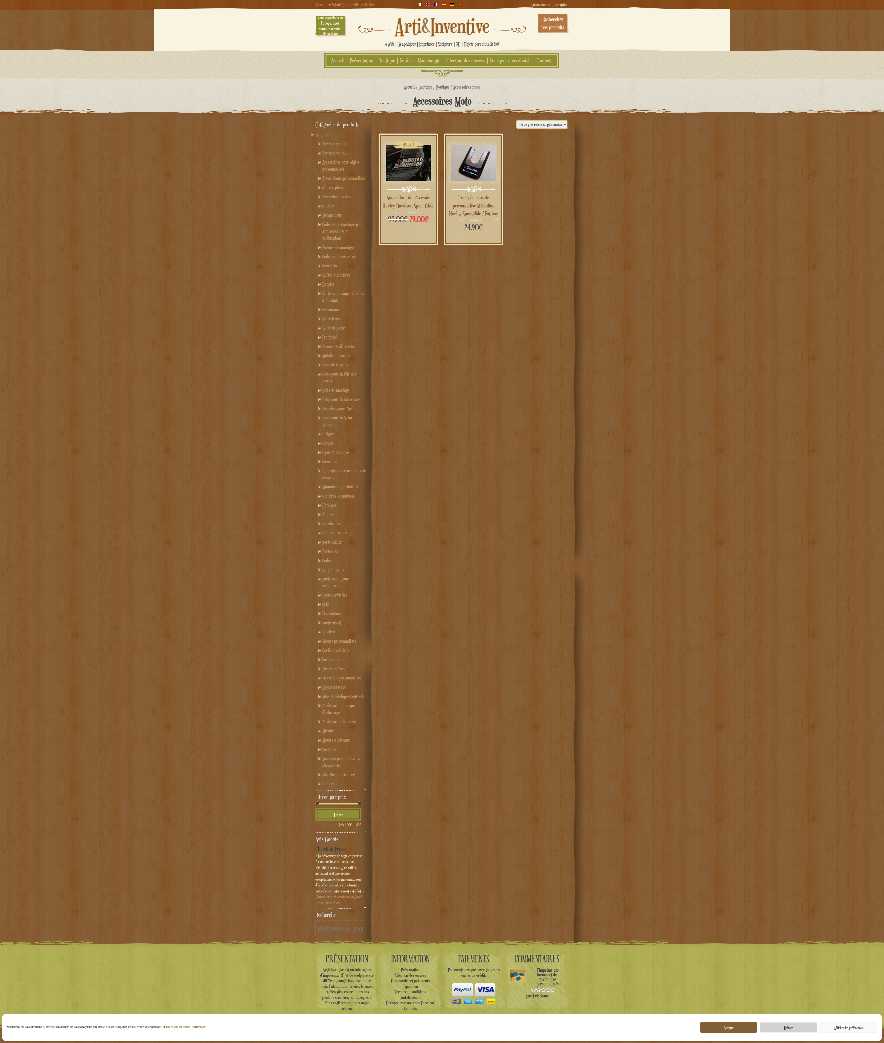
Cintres (328, 206)
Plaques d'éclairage (337, 533)
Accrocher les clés (336, 196)
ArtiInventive (442, 25)
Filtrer (338, 814)
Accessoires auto (335, 143)
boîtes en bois (333, 659)
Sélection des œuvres (465, 61)
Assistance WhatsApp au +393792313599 (345, 4)
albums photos (333, 187)
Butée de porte (333, 328)
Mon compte (429, 61)
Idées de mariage (335, 390)
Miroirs (328, 731)
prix (325, 604)
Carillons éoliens (335, 650)
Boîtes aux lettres (336, 275)
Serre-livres (331, 318)
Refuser (788, 1028)
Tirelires (329, 632)
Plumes (328, 514)
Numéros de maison (338, 496)
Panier (406, 61)
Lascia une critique (327, 902)
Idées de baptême (335, 364)
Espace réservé (334, 687)
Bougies (328, 284)
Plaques (328, 784)
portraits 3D (332, 622)
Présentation (361, 61)
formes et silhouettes (338, 346)
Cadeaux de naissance (339, 256)
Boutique (386, 61)
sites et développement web (343, 696)
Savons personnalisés (339, 641)
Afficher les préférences (848, 1028)
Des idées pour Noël (338, 408)
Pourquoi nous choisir (511, 61)
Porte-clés (330, 551)
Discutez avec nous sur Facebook (410, 1002)
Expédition (410, 986)
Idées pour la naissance (341, 399)
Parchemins (331, 523)
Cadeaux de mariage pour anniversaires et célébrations (342, 231)
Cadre (327, 560)
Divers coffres (333, 668)
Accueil (338, 61)
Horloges (329, 505)
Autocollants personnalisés (343, 178)
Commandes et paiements (410, 980)
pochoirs (329, 749)
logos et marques (335, 452)
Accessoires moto (335, 153)
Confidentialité (199, 1026)
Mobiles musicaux (336, 355)
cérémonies (331, 309)
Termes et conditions (410, 991)
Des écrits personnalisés (341, 678)
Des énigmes (332, 613)
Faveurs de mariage (338, 247)
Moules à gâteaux (336, 740)
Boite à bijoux (333, 569)
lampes (328, 443)
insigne (328, 434)
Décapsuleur (332, 215)
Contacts (544, 61)
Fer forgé (329, 337)
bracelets (329, 265)
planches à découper (338, 774)
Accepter (729, 1028)
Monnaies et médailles (340, 486)
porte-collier (332, 542)
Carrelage (330, 461)
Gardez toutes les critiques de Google (339, 896)
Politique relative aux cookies (176, 1026)
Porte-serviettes (334, 595)
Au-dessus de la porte (339, 721)
